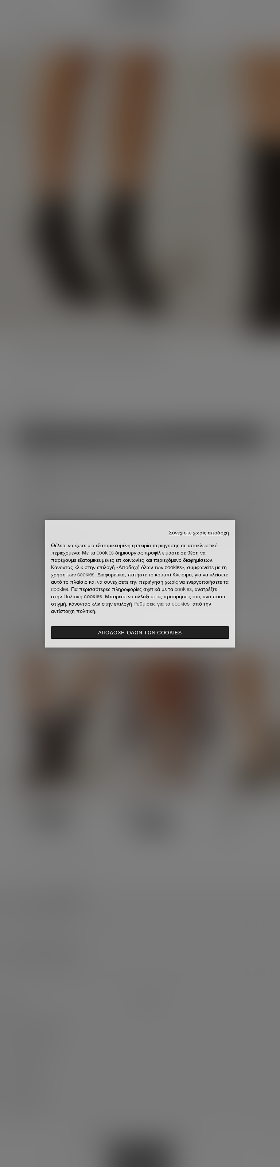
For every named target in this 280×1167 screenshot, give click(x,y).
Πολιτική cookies (82, 596)
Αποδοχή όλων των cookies (140, 632)
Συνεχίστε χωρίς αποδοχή (199, 533)
